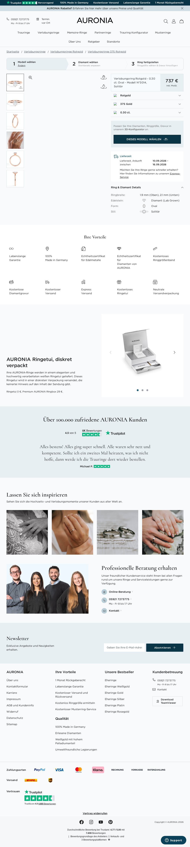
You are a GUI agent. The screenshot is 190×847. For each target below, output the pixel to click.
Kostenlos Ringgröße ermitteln (75, 703)
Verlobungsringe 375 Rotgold (107, 51)
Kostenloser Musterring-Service (75, 709)
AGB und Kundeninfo (20, 705)
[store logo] (95, 22)
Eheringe (110, 680)
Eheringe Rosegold (117, 711)
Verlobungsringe (34, 51)
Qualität (62, 718)
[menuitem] (24, 32)
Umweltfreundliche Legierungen (76, 749)
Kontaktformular (17, 686)
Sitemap (11, 724)
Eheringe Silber (115, 699)
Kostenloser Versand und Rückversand (71, 694)
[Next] (174, 352)
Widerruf (12, 711)
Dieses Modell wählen (144, 139)
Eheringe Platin (115, 705)
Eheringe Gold (114, 692)
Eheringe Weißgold (117, 686)
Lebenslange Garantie (136, 2)
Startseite (12, 51)
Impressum (13, 699)
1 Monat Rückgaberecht (169, 2)
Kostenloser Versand (106, 2)
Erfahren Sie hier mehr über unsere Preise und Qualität (95, 8)
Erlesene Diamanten (68, 733)
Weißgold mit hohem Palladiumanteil (68, 741)
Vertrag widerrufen (95, 813)
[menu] (95, 37)
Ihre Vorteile (65, 672)
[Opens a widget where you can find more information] (173, 840)
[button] (30, 77)
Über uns (12, 680)
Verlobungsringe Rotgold (66, 51)
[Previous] (110, 352)
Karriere (11, 692)
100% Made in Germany (74, 2)
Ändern (21, 65)
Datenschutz (14, 718)
